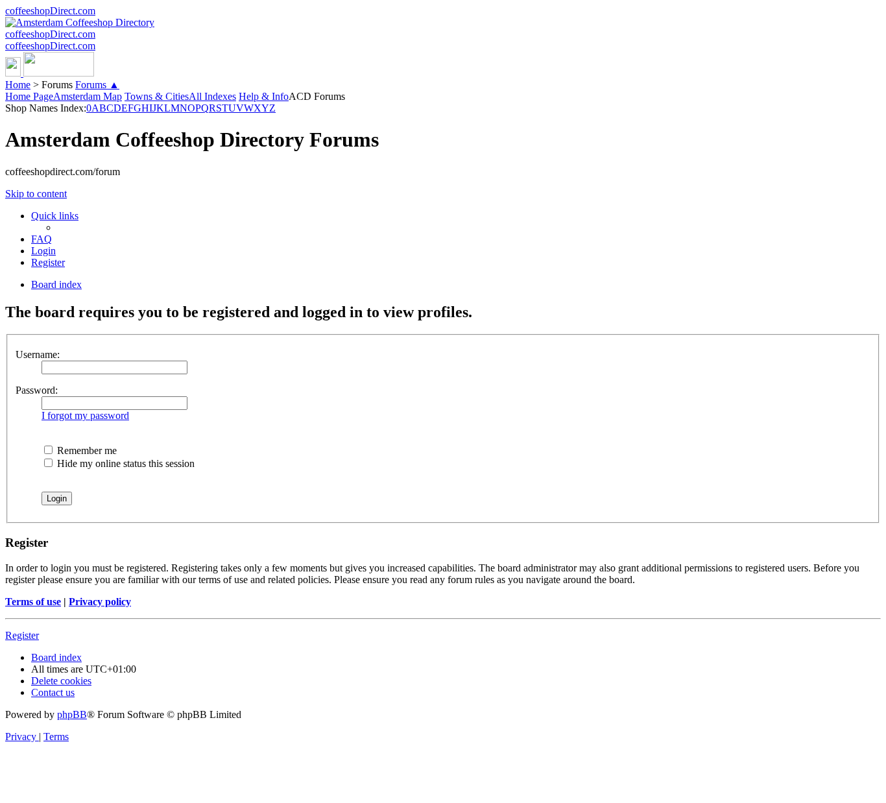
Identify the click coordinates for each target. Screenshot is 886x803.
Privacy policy (100, 601)
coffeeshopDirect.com (50, 10)
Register (22, 635)
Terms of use (33, 601)
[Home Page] (49, 72)
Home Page (29, 96)
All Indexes (212, 96)
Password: (37, 390)
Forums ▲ (97, 84)
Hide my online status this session (124, 463)
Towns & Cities (157, 96)
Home (17, 84)
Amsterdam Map (87, 96)
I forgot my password (85, 415)
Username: (38, 354)
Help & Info (264, 96)
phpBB (72, 714)
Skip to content (36, 193)
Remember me (85, 450)
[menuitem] (41, 239)
